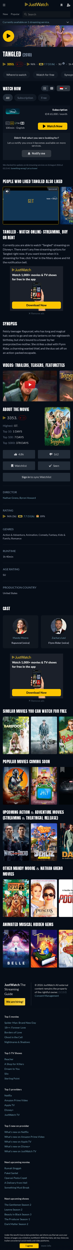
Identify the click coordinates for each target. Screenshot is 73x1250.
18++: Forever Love (15, 1027)
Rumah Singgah (12, 1168)
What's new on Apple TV (17, 1141)
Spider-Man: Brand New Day (20, 1022)
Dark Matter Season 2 (16, 1224)
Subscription (25, 97)
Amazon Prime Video (16, 1100)
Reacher (8, 1059)
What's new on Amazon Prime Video (24, 1136)
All (8, 97)
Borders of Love (13, 1032)
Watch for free (45, 74)
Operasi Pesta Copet (15, 1177)
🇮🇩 (61, 88)
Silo (6, 1073)
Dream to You (12, 1068)
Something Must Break (16, 1187)
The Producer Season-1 (17, 1219)
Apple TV (9, 1105)
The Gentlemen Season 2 (17, 1204)
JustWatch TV (12, 1114)
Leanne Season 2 (13, 1209)
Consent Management (47, 995)
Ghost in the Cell (13, 1037)
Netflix (8, 1095)
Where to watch (16, 74)
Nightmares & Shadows (17, 1042)
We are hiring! (14, 1001)
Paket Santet (11, 1173)
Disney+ (8, 1109)
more (38, 217)
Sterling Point (11, 1078)
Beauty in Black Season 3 (17, 1214)
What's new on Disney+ (17, 1146)
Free (44, 97)
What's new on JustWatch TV (20, 1151)
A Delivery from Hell (15, 1182)
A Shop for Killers (14, 1064)
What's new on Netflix (16, 1131)
